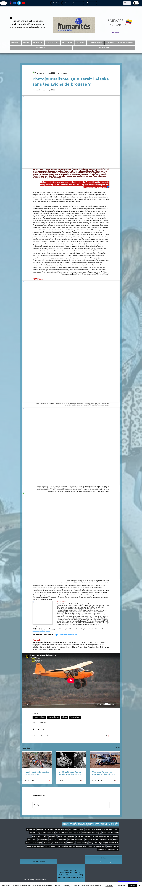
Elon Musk (114, 843)
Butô (64, 846)
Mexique (32, 839)
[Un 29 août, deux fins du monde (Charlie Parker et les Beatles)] (71, 760)
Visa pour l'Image (53, 717)
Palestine (101, 846)
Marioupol (90, 839)
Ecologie (63, 829)
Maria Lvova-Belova (110, 833)
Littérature (48, 843)
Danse (89, 829)
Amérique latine (102, 836)
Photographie (54, 846)
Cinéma (96, 833)
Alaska (64, 717)
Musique (89, 836)
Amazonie (43, 839)
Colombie (52, 829)
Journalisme (82, 843)
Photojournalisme (39, 717)
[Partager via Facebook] (34, 729)
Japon (71, 836)
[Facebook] (15, 3)
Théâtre (87, 833)
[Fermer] (139, 885)
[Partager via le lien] (44, 729)
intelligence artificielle (86, 846)
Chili (44, 836)
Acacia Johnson (75, 717)
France (36, 836)
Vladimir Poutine (76, 829)
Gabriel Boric (113, 846)
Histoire (79, 839)
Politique (62, 839)
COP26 (71, 843)
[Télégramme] (19, 3)
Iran (71, 839)
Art (33, 833)
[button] (38, 861)
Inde (116, 839)
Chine (53, 839)
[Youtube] (23, 3)
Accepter (132, 886)
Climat (53, 836)
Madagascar (113, 849)
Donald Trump (112, 829)
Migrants (103, 843)
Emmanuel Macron (73, 833)
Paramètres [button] (109, 886)
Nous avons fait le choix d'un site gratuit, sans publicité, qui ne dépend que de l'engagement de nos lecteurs (27, 24)
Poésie (60, 833)
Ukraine (31, 829)
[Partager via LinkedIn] (39, 729)
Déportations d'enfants (37, 846)
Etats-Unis (99, 829)
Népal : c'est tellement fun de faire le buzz (37, 773)
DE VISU (43, 722)
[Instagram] (10, 3)
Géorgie (93, 843)
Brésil (80, 836)
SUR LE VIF (36, 722)
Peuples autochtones (45, 833)
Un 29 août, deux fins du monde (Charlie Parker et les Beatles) (70, 773)
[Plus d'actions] (108, 73)
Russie (41, 829)
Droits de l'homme (34, 843)
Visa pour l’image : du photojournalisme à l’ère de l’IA (103, 773)
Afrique (115, 836)
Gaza (72, 846)
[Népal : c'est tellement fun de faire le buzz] (37, 760)
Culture (62, 836)
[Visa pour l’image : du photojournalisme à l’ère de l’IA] (105, 760)
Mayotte (102, 849)
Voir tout (117, 748)
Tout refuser (121, 886)
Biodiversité (60, 843)
